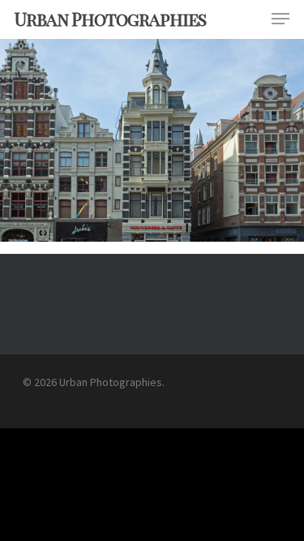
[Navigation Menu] (280, 19)
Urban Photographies (110, 19)
